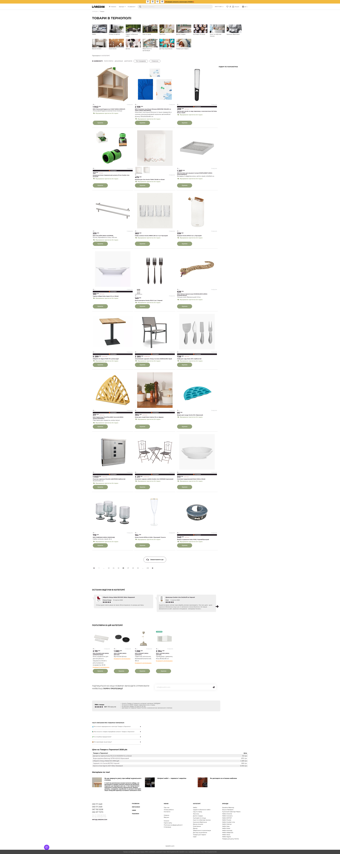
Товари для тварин (199, 834)
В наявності (131, 6)
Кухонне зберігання (200, 822)
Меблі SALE (226, 834)
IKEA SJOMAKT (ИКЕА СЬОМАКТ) (141, 654)
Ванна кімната (198, 824)
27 (128, 568)
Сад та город (197, 812)
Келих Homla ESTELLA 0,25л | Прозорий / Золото (150, 537)
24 (113, 568)
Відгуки (166, 817)
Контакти (167, 812)
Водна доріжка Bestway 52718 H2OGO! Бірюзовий (111, 758)
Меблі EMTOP (227, 818)
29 (138, 568)
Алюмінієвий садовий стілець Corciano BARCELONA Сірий (153, 358)
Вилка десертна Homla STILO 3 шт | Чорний (148, 300)
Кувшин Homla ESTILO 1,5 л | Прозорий (189, 235)
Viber (134, 810)
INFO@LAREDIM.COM (99, 819)
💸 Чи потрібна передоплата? (101, 737)
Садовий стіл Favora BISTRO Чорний (106, 763)
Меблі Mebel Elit (227, 832)
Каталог (113, 6)
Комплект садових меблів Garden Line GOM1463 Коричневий (154, 479)
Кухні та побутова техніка (202, 820)
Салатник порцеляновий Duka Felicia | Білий (191, 479)
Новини (166, 815)
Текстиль (196, 814)
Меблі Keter (226, 828)
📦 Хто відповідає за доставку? (102, 742)
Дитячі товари (198, 816)
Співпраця (167, 827)
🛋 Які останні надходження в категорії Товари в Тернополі (111, 726)
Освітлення (197, 826)
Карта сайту (168, 823)
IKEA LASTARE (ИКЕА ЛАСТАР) (162, 654)
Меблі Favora (226, 820)
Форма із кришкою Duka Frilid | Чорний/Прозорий (193, 539)
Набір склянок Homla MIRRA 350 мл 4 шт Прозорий (151, 235)
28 (133, 568)
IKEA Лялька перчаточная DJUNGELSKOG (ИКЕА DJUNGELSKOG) (192, 294)
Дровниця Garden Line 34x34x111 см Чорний (180, 597)
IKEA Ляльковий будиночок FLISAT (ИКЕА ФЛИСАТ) (109, 109)
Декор (195, 828)
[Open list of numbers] (223, 7)
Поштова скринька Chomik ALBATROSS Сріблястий (109, 479)
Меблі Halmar (227, 824)
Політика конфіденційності (173, 825)
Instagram (136, 807)
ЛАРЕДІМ (95, 11)
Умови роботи (169, 809)
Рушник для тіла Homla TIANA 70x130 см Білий (150, 179)
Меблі (195, 807)
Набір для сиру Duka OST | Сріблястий (189, 358)
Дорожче (128, 61)
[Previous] (94, 568)
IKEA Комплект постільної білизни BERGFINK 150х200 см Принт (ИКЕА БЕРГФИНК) (153, 109)
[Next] (153, 568)
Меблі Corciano (227, 816)
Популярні (108, 61)
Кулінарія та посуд (199, 818)
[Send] (214, 687)
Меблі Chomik (227, 814)
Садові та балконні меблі (201, 809)
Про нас (166, 807)
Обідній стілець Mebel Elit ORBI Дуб (106, 761)
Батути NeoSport (227, 809)
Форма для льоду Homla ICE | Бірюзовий (190, 415)
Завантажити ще (156, 559)
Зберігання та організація (202, 830)
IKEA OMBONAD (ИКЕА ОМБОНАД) (104, 537)
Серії (194, 837)
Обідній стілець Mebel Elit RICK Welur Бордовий (119, 597)
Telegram (135, 813)
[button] (217, 606)
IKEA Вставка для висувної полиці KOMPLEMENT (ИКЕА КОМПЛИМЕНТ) (194, 173)
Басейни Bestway (228, 807)
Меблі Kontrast (227, 830)
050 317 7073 (97, 812)
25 (118, 568)
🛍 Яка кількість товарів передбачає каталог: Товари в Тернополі (113, 731)
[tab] (116, 726)
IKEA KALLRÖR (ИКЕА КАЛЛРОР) (103, 235)
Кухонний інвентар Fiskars (231, 812)
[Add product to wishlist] (131, 68)
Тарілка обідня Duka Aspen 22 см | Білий (105, 296)
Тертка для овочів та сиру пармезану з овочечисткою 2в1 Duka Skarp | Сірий (197, 112)
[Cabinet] (230, 6)
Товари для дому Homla (230, 839)
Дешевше (119, 61)
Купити (100, 123)
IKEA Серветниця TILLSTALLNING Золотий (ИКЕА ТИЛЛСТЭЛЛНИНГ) (108, 417)
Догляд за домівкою (200, 832)
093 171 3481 (218, 6)
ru (247, 6)
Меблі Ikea (226, 826)
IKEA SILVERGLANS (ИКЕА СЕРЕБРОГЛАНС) (101, 654)
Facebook (135, 803)
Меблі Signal (226, 837)
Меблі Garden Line (228, 822)
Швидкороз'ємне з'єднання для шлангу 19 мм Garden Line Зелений (111, 176)
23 (108, 568)
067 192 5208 (97, 809)
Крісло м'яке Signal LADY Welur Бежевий (108, 766)
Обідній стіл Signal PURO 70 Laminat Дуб (106, 358)
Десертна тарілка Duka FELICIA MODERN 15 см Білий (112, 756)
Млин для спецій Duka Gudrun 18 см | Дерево (149, 417)
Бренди (121, 6)
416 (148, 568)
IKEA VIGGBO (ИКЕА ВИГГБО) (120, 654)
